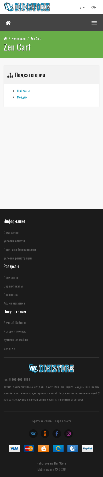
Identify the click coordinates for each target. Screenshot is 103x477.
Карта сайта (63, 420)
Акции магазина (14, 302)
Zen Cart (36, 38)
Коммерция (19, 38)
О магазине (11, 232)
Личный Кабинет (15, 322)
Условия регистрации (18, 257)
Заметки (9, 348)
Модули (22, 96)
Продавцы (11, 277)
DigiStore (60, 463)
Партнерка (11, 294)
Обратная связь (41, 420)
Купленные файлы (16, 339)
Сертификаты (13, 285)
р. (81, 7)
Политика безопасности (20, 249)
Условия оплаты (14, 240)
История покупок (15, 330)
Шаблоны (23, 90)
